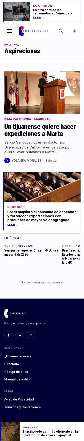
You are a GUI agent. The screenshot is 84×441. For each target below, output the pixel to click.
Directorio (11, 364)
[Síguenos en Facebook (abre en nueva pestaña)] (8, 335)
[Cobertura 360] (34, 31)
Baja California (17, 119)
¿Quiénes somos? (17, 356)
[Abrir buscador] (61, 31)
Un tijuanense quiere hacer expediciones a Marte (40, 130)
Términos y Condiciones (22, 407)
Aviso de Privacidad (19, 399)
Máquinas (42, 119)
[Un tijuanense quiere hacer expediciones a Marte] (42, 92)
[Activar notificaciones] (74, 31)
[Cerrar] (80, 419)
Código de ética (16, 372)
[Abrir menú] (9, 31)
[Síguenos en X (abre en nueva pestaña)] (20, 335)
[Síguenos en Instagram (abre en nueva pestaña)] (31, 335)
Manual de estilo (17, 379)
